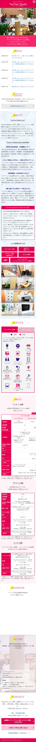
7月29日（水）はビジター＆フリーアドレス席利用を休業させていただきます (23, 64)
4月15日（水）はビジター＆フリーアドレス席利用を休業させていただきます (23, 72)
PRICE (11, 339)
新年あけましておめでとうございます (23, 86)
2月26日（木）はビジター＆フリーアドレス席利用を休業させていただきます (23, 80)
